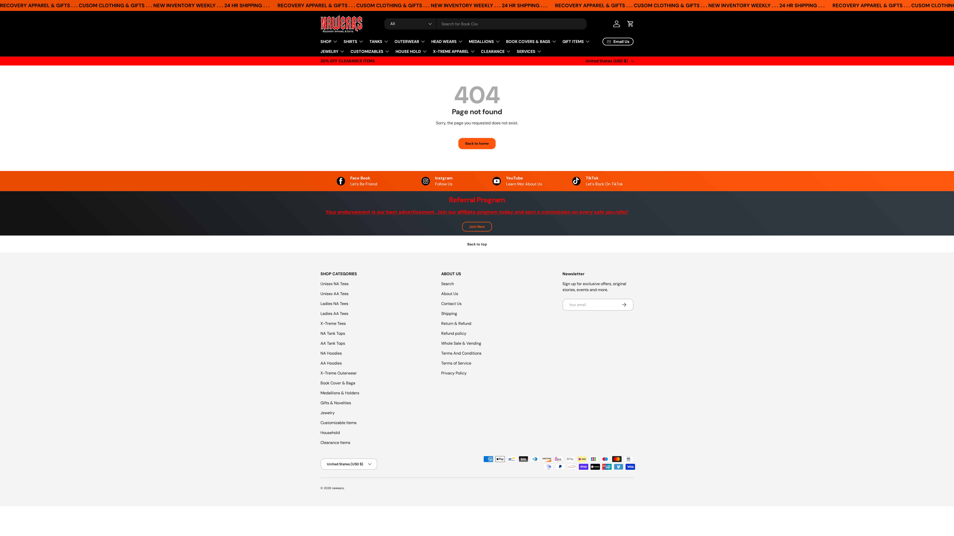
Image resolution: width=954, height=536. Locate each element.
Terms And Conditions (461, 353)
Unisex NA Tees (334, 283)
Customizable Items (338, 422)
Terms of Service (456, 363)
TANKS (375, 41)
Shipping (449, 313)
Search (447, 283)
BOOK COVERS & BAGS (528, 41)
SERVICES (526, 51)
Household (330, 432)
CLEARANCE (493, 51)
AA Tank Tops (332, 343)
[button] (630, 23)
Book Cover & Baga (337, 383)
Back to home (477, 143)
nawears (338, 488)
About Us (449, 293)
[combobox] (485, 24)
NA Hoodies (331, 353)
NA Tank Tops (332, 333)
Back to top (477, 244)
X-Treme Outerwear (338, 373)
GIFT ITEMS (573, 41)
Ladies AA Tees (334, 313)
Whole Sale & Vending (461, 343)
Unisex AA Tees (334, 293)
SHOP (325, 41)
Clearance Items (335, 442)
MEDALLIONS (481, 41)
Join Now (477, 226)
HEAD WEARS (444, 41)
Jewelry (327, 412)
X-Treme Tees (333, 323)
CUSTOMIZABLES (367, 51)
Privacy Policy (454, 373)
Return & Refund (456, 323)
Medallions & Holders (339, 393)
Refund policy (453, 333)
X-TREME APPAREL (451, 51)
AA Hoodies (331, 363)
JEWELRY (329, 51)
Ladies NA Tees (334, 303)
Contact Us (451, 303)
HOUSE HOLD (408, 51)
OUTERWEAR (407, 41)
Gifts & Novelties (335, 402)
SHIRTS (350, 41)
